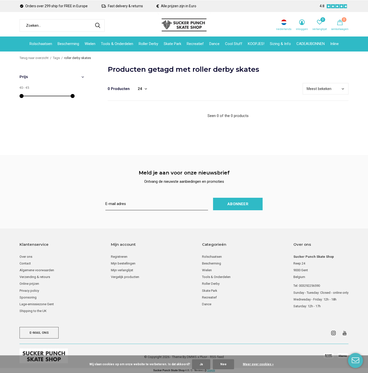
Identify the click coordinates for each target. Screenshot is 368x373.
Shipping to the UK (33, 311)
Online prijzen (29, 284)
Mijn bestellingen (123, 263)
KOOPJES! (256, 44)
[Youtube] (344, 333)
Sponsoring (28, 297)
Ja (201, 364)
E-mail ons (39, 332)
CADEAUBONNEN (310, 44)
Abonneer (237, 204)
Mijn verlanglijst (122, 270)
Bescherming (68, 44)
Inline (334, 44)
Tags (56, 58)
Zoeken (98, 25)
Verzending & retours (35, 277)
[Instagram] (333, 333)
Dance (214, 44)
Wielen (90, 44)
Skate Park (172, 44)
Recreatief (195, 44)
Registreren (119, 256)
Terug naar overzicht (34, 58)
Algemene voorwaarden (37, 270)
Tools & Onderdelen (117, 44)
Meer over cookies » (258, 364)
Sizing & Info (280, 44)
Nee (223, 364)
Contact (25, 263)
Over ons (26, 256)
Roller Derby (148, 44)
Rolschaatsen (41, 44)
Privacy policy (29, 290)
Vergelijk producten (125, 277)
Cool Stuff (233, 44)
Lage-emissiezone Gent (37, 304)
